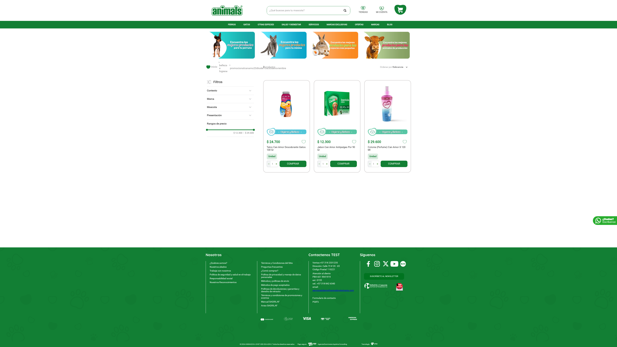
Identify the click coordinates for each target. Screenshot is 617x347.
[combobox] (308, 10)
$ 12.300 (237, 133)
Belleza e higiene (223, 68)
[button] (230, 90)
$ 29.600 (248, 133)
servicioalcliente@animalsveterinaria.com (333, 290)
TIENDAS (363, 12)
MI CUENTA (381, 12)
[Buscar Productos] (346, 10)
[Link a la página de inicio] (212, 67)
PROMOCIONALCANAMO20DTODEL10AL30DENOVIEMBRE (258, 68)
